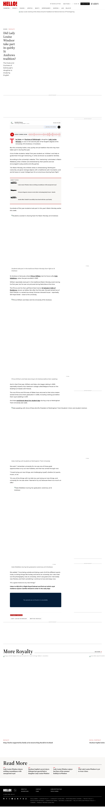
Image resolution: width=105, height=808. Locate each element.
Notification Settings (37, 800)
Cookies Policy (44, 798)
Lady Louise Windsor (19, 618)
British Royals (35, 618)
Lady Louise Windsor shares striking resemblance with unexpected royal (37, 185)
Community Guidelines (57, 798)
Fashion (22, 8)
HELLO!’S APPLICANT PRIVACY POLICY (83, 800)
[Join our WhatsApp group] (26, 798)
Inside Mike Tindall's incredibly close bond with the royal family (35, 199)
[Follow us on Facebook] (6, 798)
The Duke (18, 139)
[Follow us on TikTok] (12, 798)
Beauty (37, 8)
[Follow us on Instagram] (4, 798)
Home (5, 29)
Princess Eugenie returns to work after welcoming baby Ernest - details (36, 192)
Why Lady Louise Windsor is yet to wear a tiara (89, 770)
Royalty (14, 8)
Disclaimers (34, 798)
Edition (66, 4)
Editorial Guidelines (65, 800)
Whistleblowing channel (74, 798)
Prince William (36, 276)
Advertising (25, 791)
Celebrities (6, 8)
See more (97, 651)
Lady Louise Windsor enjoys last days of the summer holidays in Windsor (62, 771)
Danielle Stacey (19, 122)
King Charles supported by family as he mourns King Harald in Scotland (28, 743)
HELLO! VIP (68, 8)
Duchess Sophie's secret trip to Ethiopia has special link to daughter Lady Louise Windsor (38, 771)
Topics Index (54, 791)
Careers (32, 802)
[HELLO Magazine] (10, 4)
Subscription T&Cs (56, 789)
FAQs (37, 791)
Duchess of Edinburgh (32, 139)
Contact (38, 789)
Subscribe (85, 3)
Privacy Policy (88, 798)
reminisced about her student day (28, 400)
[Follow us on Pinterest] (20, 798)
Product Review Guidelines (45, 802)
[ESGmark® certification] (14, 790)
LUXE (62, 8)
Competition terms (51, 800)
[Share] (59, 127)
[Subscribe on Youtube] (15, 798)
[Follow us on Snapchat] (17, 798)
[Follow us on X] (9, 798)
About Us (24, 789)
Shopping (55, 8)
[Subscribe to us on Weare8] (23, 798)
